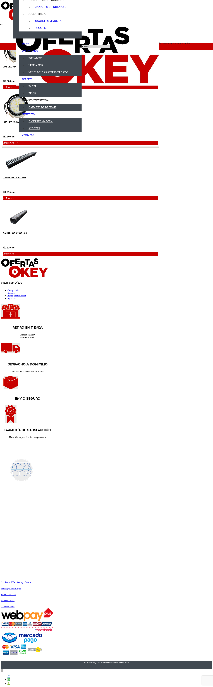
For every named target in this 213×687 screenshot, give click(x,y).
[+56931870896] (36, 603)
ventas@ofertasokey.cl (11, 588)
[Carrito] (160, 25)
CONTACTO (22, 455)
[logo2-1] (10, 356)
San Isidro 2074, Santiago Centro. (16, 582)
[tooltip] (8, 675)
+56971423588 (8, 600)
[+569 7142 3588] (36, 591)
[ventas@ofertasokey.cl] (36, 585)
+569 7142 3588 (8, 594)
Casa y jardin (13, 290)
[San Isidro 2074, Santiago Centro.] (36, 579)
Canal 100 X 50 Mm (14, 177)
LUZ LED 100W (11, 122)
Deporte (11, 293)
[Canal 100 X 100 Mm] (20, 229)
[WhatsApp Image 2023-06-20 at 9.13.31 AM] (87, 85)
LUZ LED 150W (11, 66)
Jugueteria (11, 298)
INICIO (19, 452)
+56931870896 (8, 606)
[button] (83, 39)
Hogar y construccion (16, 295)
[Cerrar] (83, 54)
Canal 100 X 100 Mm (15, 233)
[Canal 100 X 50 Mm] (20, 174)
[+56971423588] (36, 597)
